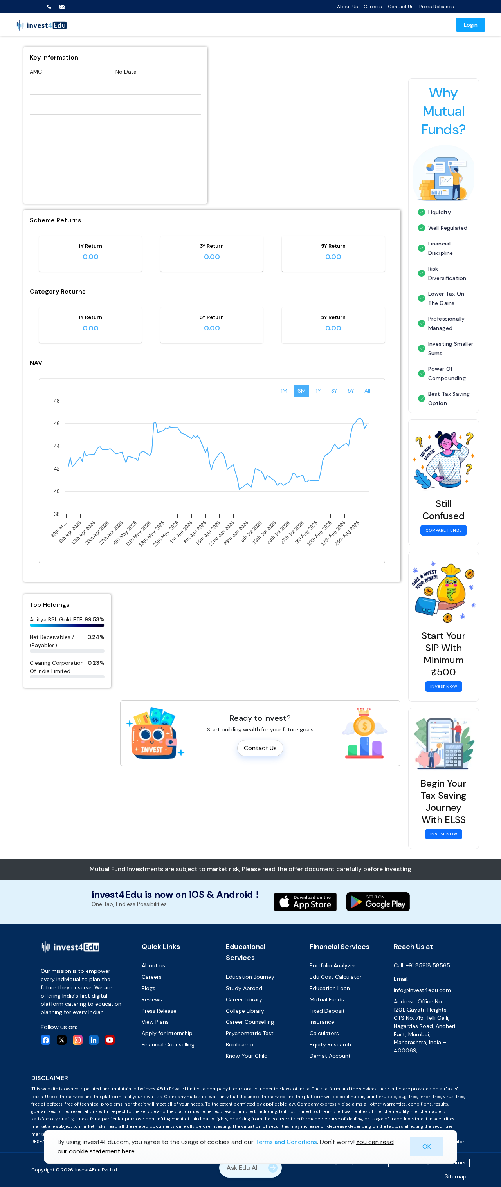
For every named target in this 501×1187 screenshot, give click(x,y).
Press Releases (436, 7)
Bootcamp (239, 1044)
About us (153, 965)
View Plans (155, 1021)
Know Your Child (247, 1055)
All (367, 390)
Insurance (322, 1021)
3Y (334, 390)
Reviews (152, 999)
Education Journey (250, 976)
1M (284, 390)
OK (426, 1146)
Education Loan (330, 988)
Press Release (159, 1010)
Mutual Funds (327, 999)
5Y (351, 390)
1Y (318, 390)
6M (301, 390)
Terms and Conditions (286, 1142)
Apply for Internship (167, 1033)
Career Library (244, 999)
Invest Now (444, 686)
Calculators (324, 1033)
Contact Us (401, 7)
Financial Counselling (168, 1044)
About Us (347, 7)
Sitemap (456, 1176)
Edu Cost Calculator (336, 976)
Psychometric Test (250, 1033)
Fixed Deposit (327, 1010)
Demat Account (330, 1055)
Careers (373, 7)
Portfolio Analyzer (332, 965)
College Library (245, 1010)
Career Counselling (250, 1021)
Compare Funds (443, 530)
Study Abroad (244, 988)
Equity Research (330, 1044)
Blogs (148, 988)
